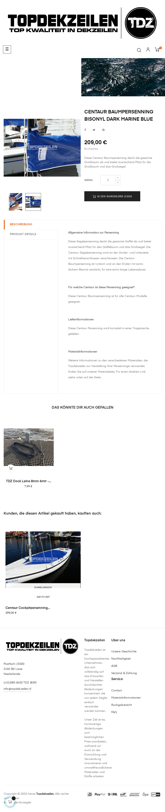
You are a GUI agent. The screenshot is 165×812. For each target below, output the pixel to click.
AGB (114, 666)
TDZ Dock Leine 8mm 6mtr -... (28, 481)
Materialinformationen (126, 697)
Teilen (85, 130)
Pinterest (103, 130)
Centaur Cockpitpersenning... (27, 608)
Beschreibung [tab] (21, 224)
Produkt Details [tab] (23, 234)
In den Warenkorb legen (114, 196)
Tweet (94, 130)
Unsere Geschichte (123, 651)
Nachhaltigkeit (121, 658)
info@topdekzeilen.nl (17, 689)
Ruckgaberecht (121, 705)
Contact (116, 690)
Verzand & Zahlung (124, 673)
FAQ (114, 712)
